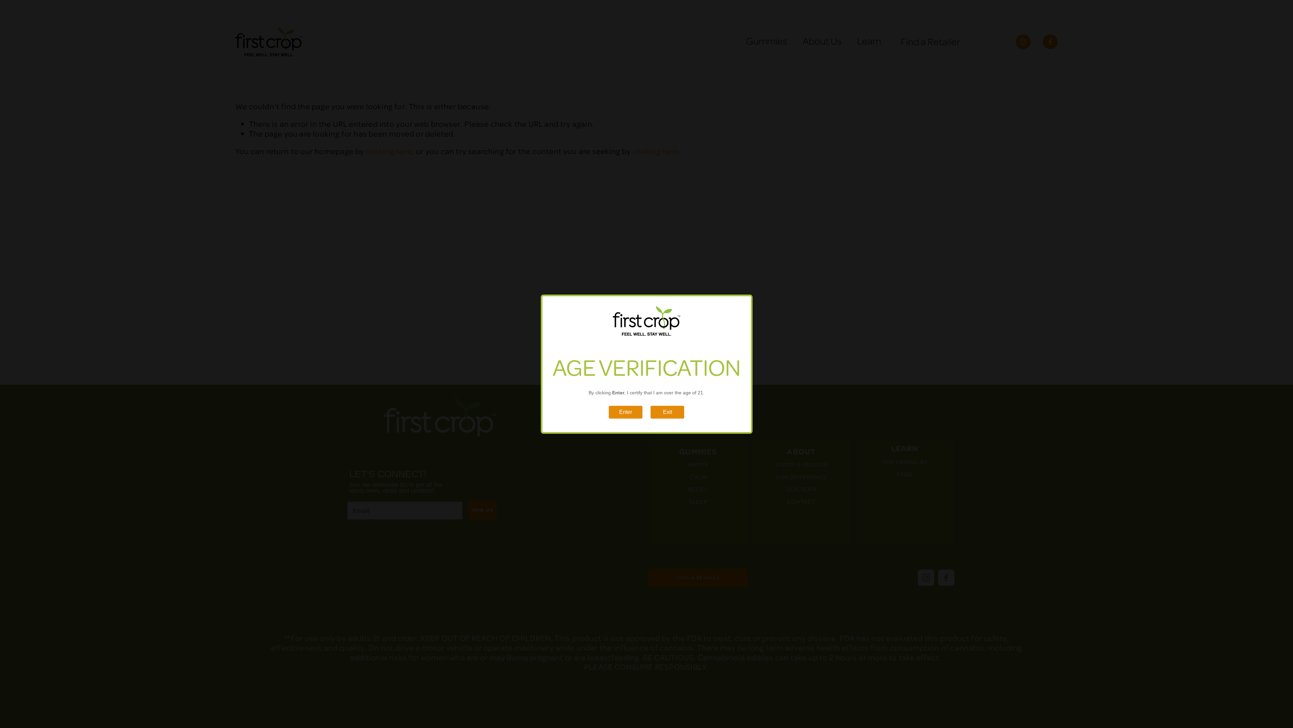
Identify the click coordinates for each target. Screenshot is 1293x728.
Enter (625, 412)
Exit (667, 412)
